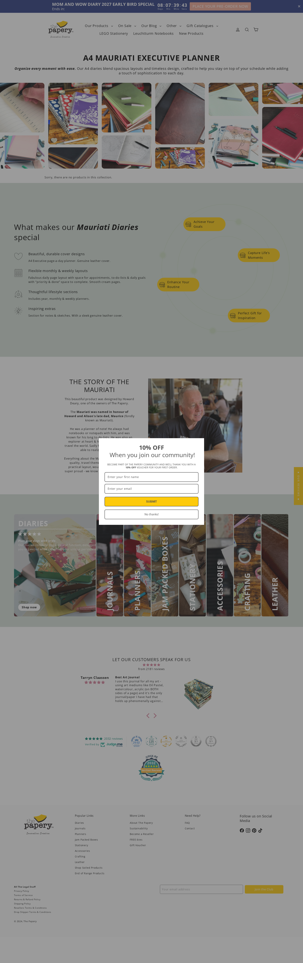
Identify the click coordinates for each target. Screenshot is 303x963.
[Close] (200, 442)
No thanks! (151, 514)
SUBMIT (151, 501)
